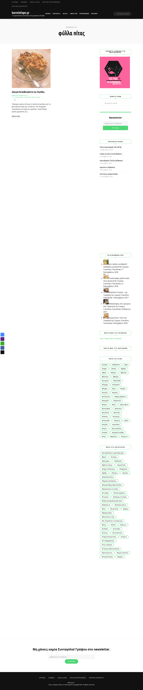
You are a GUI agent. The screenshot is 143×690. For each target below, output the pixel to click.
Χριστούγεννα (107, 553)
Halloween (118, 461)
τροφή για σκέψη (118, 432)
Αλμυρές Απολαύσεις (20, 95)
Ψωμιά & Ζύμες (108, 557)
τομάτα (105, 432)
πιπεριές (117, 416)
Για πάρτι (106, 493)
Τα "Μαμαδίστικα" (108, 541)
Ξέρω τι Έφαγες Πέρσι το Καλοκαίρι (111, 338)
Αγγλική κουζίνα (108, 477)
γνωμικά (105, 381)
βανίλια (124, 373)
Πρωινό (123, 525)
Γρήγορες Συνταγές (120, 497)
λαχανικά (117, 400)
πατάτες (105, 416)
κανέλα (105, 392)
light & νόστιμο (107, 465)
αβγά (104, 373)
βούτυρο (105, 377)
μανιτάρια (124, 404)
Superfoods (122, 465)
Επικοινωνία (84, 13)
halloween (116, 365)
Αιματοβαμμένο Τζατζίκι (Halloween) (111, 161)
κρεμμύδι (106, 400)
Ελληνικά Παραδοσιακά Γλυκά (112, 501)
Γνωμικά (105, 497)
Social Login (35, 2)
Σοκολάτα (117, 529)
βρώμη (116, 377)
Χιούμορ (94, 13)
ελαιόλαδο (117, 381)
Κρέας (126, 509)
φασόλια (114, 436)
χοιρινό (125, 436)
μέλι (114, 404)
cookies (105, 365)
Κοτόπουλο (114, 509)
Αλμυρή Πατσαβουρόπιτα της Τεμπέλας (28, 92)
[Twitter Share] (2, 352)
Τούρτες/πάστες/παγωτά (111, 549)
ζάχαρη (105, 385)
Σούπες (105, 533)
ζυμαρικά (116, 385)
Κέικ (104, 509)
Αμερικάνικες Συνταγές (110, 489)
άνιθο (114, 369)
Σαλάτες (105, 529)
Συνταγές (56, 13)
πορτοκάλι (106, 420)
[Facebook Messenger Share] (2, 334)
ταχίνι (105, 428)
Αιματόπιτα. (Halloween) (107, 167)
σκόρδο (105, 424)
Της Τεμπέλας (107, 545)
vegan (105, 369)
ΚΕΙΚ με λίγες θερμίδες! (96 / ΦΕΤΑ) (110, 147)
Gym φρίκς (106, 461)
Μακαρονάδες (107, 513)
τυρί (104, 436)
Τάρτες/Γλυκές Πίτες (109, 537)
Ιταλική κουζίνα (121, 505)
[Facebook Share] (2, 348)
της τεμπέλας (117, 428)
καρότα (115, 392)
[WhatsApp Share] (2, 343)
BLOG (65, 13)
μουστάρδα (106, 408)
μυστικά (117, 412)
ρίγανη (117, 420)
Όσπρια (115, 473)
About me (73, 13)
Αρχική (47, 13)
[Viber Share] (2, 339)
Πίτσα (114, 525)
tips (126, 365)
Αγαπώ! (125, 473)
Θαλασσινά (106, 505)
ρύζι (126, 420)
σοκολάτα (116, 424)
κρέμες (120, 557)
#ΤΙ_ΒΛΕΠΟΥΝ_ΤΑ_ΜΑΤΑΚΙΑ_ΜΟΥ (113, 453)
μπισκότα (106, 412)
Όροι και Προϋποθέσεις (51, 2)
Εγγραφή (15, 2)
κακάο (123, 389)
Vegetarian (123, 469)
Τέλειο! (124, 537)
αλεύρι (113, 373)
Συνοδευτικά (117, 533)
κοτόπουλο (106, 396)
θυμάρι (105, 389)
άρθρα (124, 369)
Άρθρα (105, 473)
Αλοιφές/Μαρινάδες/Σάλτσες (112, 485)
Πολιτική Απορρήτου (20, 6)
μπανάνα (119, 408)
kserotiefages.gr (20, 12)
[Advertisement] (115, 215)
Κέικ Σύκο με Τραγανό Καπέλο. (109, 174)
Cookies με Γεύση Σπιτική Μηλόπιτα (111, 154)
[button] (2, 356)
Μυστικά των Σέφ (108, 517)
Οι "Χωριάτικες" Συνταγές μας (23, 97)
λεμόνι (105, 404)
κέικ (114, 389)
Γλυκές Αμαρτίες (119, 493)
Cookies (114, 457)
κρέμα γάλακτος (120, 396)
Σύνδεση (24, 2)
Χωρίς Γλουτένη (123, 553)
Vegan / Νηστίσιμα (109, 469)
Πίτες (38, 97)
